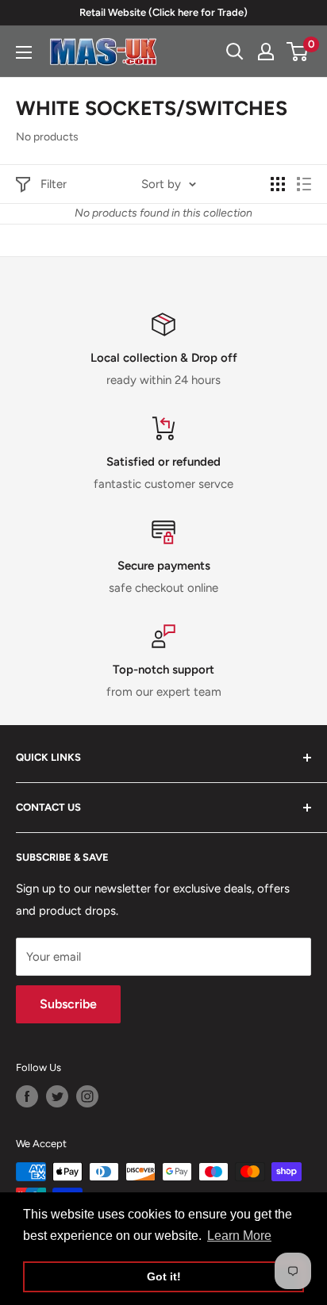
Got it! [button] (164, 1276)
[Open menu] (24, 52)
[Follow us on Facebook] (27, 1096)
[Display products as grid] (278, 184)
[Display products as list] (304, 184)
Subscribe (68, 1003)
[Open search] (235, 51)
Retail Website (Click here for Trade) (163, 12)
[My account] (266, 51)
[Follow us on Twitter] (57, 1096)
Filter (53, 184)
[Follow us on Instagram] (87, 1096)
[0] (298, 51)
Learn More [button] (239, 1235)
